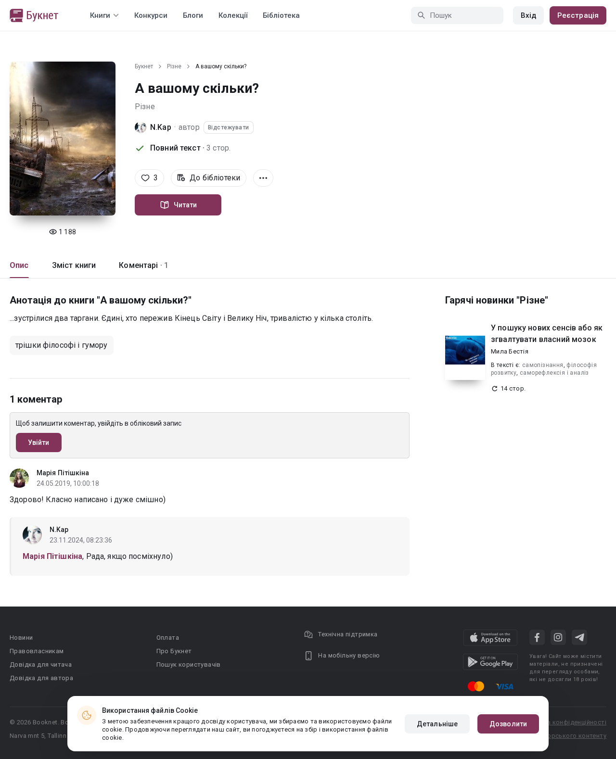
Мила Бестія (509, 351)
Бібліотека (281, 15)
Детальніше (437, 724)
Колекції (232, 15)
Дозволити (508, 724)
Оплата (167, 637)
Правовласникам (37, 651)
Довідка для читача (41, 664)
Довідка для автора (41, 678)
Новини (21, 637)
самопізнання (543, 365)
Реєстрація (578, 15)
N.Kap (160, 127)
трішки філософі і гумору (61, 345)
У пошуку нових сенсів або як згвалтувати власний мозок (547, 333)
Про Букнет (174, 651)
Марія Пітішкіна (63, 473)
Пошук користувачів (188, 664)
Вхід (528, 15)
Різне (174, 66)
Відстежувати (228, 127)
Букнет (144, 66)
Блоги (193, 15)
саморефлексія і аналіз (554, 372)
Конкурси (150, 15)
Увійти (39, 442)
